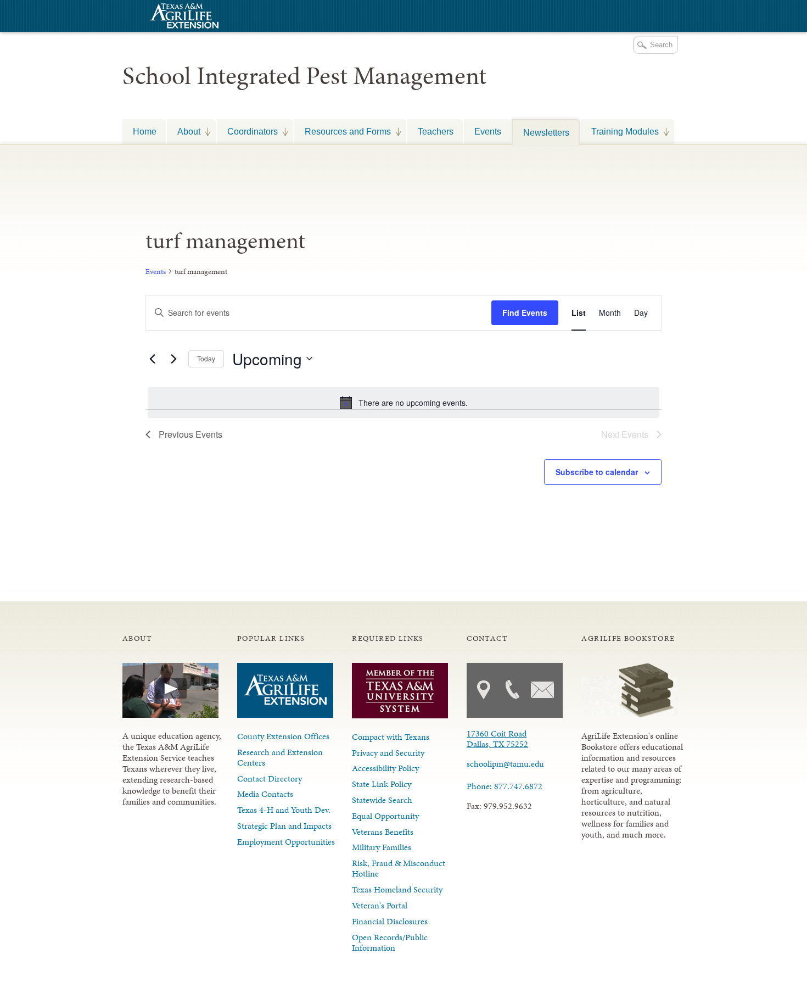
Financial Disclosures (390, 921)
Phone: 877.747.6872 (504, 786)
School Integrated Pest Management (304, 75)
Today (206, 358)
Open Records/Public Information (390, 942)
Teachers (435, 131)
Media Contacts (265, 794)
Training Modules (620, 131)
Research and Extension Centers (280, 757)
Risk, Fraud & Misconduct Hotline (398, 868)
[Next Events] (173, 358)
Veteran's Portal (379, 905)
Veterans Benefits (382, 831)
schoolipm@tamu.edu (505, 763)
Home (144, 131)
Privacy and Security (388, 752)
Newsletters (546, 132)
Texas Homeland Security (397, 889)
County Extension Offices (283, 736)
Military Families (381, 847)
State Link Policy (381, 784)
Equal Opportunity (385, 816)
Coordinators (247, 131)
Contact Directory (269, 778)
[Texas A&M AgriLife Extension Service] (183, 17)
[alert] (403, 402)
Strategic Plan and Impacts (284, 825)
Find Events (524, 312)
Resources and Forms (342, 131)
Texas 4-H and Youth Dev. (283, 809)
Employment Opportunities (286, 841)
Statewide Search (382, 800)
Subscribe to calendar (597, 471)
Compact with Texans (390, 736)
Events (487, 131)
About (183, 131)
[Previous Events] (152, 358)
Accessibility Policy (385, 768)
